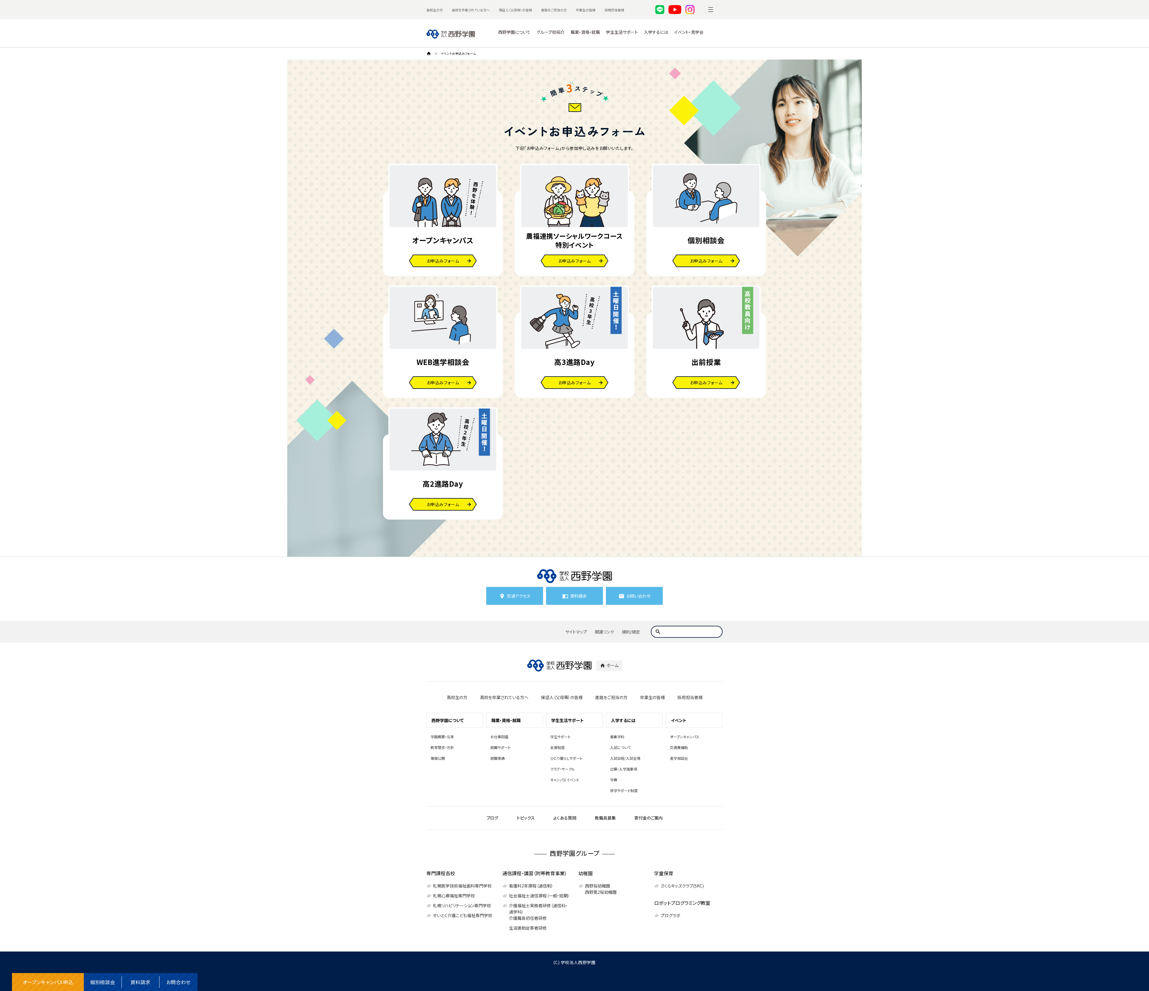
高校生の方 (434, 9)
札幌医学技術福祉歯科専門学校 (462, 886)
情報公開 (438, 758)
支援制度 (557, 747)
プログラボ (670, 915)
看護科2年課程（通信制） (531, 886)
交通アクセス (519, 596)
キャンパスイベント (564, 779)
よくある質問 (564, 818)
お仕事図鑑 (499, 736)
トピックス (526, 818)
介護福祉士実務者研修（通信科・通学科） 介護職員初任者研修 (538, 911)
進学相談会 (679, 758)
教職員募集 (605, 818)
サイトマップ (576, 632)
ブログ (492, 818)
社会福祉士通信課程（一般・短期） (539, 896)
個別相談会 (102, 982)
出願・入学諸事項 (623, 768)
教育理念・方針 (442, 747)
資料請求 (140, 982)
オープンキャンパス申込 (48, 982)
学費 (613, 779)
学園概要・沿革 (442, 736)
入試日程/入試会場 (625, 758)
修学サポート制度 (624, 790)
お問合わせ (178, 982)
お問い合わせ (638, 596)
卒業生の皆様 (585, 9)
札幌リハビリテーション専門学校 (462, 905)
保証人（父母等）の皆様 (515, 9)
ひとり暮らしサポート (566, 758)
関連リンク (604, 632)
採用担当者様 (614, 9)
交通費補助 (679, 747)
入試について (620, 747)
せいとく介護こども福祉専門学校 (462, 915)
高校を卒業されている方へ (471, 9)
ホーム (612, 665)
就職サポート (500, 747)
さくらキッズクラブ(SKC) (682, 886)
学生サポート (560, 736)
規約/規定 (631, 632)
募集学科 (617, 736)
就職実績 (497, 758)
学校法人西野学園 (578, 962)
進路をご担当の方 (554, 9)
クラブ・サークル (562, 768)
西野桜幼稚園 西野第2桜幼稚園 (601, 889)
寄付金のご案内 (648, 818)
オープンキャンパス (684, 736)
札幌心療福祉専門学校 (454, 896)
